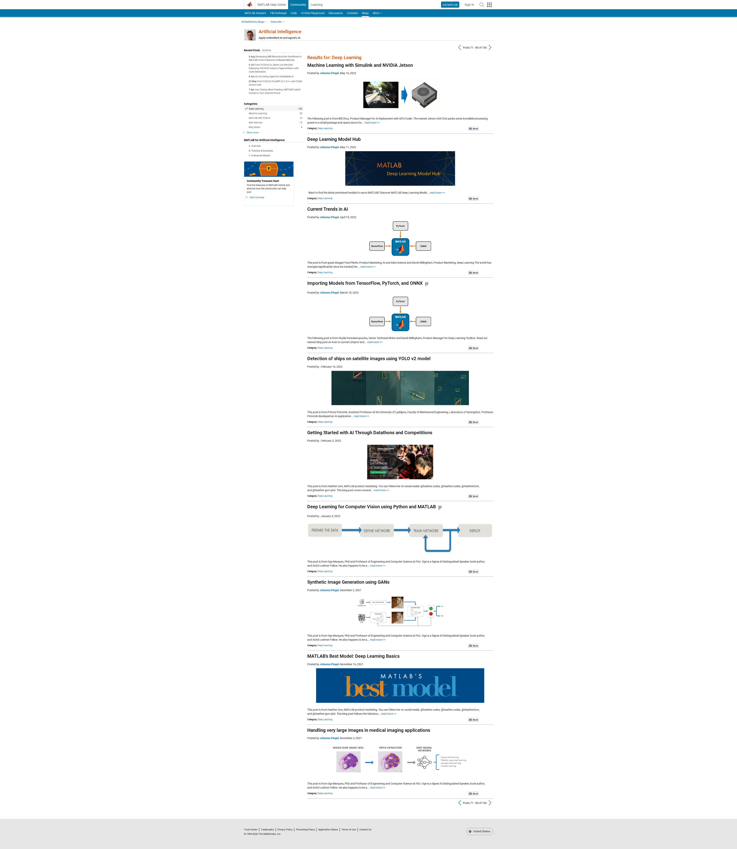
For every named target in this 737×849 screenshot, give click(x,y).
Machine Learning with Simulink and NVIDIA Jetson (360, 65)
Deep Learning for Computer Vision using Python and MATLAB (371, 506)
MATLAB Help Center (272, 5)
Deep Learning (275, 108)
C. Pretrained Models (259, 155)
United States (481, 831)
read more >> (372, 122)
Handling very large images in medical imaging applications (368, 730)
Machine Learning (275, 113)
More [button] (376, 13)
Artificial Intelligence (280, 31)
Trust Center (250, 829)
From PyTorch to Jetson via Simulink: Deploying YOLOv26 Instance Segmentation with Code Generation (274, 68)
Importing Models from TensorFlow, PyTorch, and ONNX (365, 283)
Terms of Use (348, 829)
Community (298, 5)
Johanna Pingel (329, 73)
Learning (317, 5)
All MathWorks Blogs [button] (252, 22)
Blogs (365, 13)
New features (275, 122)
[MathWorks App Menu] (489, 4)
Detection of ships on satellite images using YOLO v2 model (368, 358)
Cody (294, 13)
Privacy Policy (285, 829)
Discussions (336, 13)
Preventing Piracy (305, 829)
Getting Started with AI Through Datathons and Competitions (369, 432)
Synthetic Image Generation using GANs (348, 582)
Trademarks (267, 829)
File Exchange (278, 13)
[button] (482, 4)
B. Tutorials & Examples (261, 150)
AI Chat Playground (312, 13)
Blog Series (275, 127)
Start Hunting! (257, 197)
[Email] (473, 128)
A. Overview (255, 146)
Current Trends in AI (327, 209)
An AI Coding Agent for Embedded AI (274, 76)
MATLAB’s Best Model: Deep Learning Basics (353, 656)
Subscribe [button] (276, 22)
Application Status (328, 829)
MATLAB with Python (275, 118)
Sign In (470, 6)
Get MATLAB (450, 4)
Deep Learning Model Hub (334, 139)
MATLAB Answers (255, 13)
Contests (352, 13)
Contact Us (365, 829)
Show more (253, 132)
